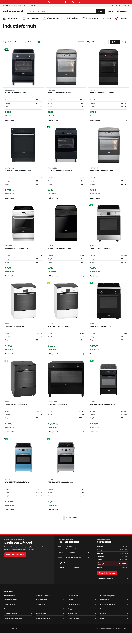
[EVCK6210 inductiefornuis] (23, 67)
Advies (110, 11)
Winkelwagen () (122, 11)
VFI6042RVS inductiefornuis (101, 170)
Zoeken (100, 11)
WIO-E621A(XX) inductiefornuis (60, 482)
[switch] (28, 42)
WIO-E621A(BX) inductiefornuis (102, 404)
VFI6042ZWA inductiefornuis (59, 248)
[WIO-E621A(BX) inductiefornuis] (108, 379)
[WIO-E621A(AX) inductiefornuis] (23, 457)
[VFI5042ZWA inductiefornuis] (108, 67)
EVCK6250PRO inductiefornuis (60, 170)
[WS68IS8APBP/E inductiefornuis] (23, 145)
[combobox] (61, 11)
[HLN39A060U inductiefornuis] (23, 379)
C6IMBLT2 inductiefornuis (100, 326)
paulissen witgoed (13, 11)
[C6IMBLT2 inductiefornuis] (108, 301)
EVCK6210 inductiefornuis (15, 93)
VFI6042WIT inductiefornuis (16, 248)
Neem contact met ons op (15, 555)
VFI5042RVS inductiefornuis (59, 93)
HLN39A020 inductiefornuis (59, 326)
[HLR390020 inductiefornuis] (23, 301)
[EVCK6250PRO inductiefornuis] (66, 145)
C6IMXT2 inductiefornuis (100, 248)
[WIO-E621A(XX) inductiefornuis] (66, 457)
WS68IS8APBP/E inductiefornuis (18, 170)
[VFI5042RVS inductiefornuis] (66, 67)
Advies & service (116, 5)
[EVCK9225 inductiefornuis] (66, 379)
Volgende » (73, 518)
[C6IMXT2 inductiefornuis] (108, 223)
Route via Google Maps (107, 573)
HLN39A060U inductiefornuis (17, 404)
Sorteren (81, 42)
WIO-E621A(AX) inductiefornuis (18, 482)
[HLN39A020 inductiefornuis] (66, 301)
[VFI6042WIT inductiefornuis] (23, 223)
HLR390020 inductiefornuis (16, 326)
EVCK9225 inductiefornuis (58, 404)
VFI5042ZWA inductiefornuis (102, 93)
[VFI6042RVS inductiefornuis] (108, 145)
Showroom (126, 5)
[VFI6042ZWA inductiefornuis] (66, 223)
